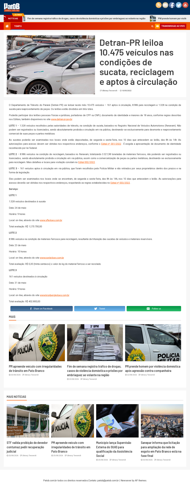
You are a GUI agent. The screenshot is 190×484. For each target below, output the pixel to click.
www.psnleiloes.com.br (52, 257)
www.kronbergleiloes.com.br (54, 295)
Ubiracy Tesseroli (110, 91)
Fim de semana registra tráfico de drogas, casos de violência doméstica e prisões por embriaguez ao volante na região (70, 18)
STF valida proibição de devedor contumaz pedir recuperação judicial (27, 447)
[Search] (152, 26)
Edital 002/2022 (86, 162)
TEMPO (18, 26)
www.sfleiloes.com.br (51, 220)
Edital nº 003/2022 (120, 182)
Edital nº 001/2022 (111, 143)
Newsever (126, 480)
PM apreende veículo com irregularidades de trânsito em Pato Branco (70, 447)
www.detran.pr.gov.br (61, 119)
